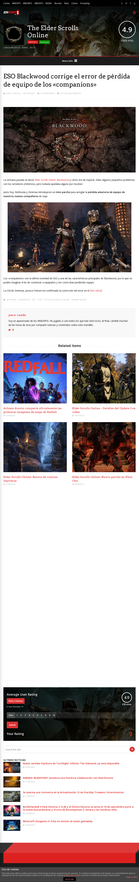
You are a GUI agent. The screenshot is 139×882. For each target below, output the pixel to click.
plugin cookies (131, 877)
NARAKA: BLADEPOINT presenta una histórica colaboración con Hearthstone (68, 777)
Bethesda (11, 300)
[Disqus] (69, 537)
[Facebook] (130, 3)
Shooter (58, 3)
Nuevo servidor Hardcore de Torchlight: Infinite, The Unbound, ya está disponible (71, 763)
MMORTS (39, 3)
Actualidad (66, 93)
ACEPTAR (69, 879)
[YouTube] (135, 3)
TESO (39, 300)
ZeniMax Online (78, 300)
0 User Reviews (14, 706)
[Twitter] (126, 3)
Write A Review (15, 701)
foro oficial (96, 290)
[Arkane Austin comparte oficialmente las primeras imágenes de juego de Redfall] (35, 402)
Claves (74, 3)
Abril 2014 (28, 47)
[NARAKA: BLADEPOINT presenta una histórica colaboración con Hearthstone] (11, 786)
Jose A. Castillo (13, 93)
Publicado (44, 42)
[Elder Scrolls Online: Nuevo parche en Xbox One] (104, 471)
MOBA (49, 3)
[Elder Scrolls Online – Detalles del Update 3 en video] (104, 402)
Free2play (85, 3)
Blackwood (24, 300)
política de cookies (72, 875)
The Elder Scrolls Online (56, 300)
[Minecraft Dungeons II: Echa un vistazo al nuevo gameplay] (11, 829)
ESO (33, 300)
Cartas (6, 3)
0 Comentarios (47, 93)
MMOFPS (16, 3)
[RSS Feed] (122, 3)
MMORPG (27, 3)
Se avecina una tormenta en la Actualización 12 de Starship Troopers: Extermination (73, 792)
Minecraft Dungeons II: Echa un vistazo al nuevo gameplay (58, 821)
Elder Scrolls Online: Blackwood (52, 179)
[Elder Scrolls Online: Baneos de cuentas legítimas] (35, 471)
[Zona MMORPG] (11, 14)
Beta (66, 3)
